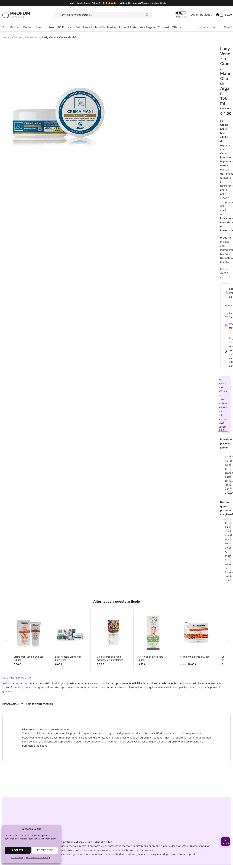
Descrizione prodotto (16, 677)
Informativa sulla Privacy (38, 857)
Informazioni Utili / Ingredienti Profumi (27, 704)
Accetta (17, 850)
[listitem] (29, 640)
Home (6, 37)
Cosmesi (17, 37)
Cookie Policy (18, 857)
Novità (228, 27)
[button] (5, 640)
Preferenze (45, 850)
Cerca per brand (207, 27)
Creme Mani (32, 37)
